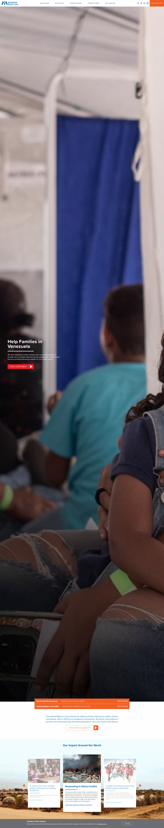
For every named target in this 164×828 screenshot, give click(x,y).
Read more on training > (36, 800)
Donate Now (156, 3)
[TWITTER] (144, 3)
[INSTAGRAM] (148, 3)
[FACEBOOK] (141, 3)
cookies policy (102, 824)
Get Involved (110, 3)
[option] (82, 783)
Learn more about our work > (114, 802)
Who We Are (44, 3)
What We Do (59, 3)
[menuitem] (44, 3)
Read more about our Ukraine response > (78, 805)
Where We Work (76, 3)
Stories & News (93, 3)
